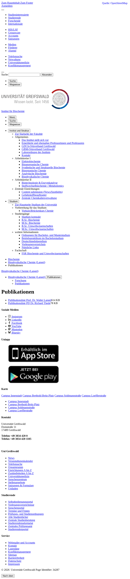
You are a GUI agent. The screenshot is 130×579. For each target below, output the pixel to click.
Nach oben (8, 576)
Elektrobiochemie (31, 161)
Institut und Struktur (19, 130)
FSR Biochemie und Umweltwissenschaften (45, 253)
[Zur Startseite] (35, 108)
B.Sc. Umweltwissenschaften (37, 226)
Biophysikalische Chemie (35, 176)
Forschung (20, 280)
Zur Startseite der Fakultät (28, 133)
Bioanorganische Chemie (35, 164)
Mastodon (16, 329)
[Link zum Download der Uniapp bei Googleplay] (33, 382)
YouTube (16, 326)
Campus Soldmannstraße (21, 407)
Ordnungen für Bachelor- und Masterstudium (46, 235)
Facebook (16, 323)
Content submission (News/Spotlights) (42, 191)
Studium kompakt (31, 216)
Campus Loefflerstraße (20, 410)
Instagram (16, 316)
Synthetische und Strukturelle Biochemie (43, 167)
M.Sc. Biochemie (31, 222)
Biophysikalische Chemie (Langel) (19, 271)
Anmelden (7, 5)
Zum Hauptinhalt (10, 2)
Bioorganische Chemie (34, 170)
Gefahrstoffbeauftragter (34, 195)
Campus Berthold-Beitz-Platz (23, 404)
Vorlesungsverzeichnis (34, 244)
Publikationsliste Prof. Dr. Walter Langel (29, 300)
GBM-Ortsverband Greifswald (38, 149)
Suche (4, 74)
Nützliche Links (30, 247)
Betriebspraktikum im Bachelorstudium (42, 238)
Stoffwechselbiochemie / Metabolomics (43, 185)
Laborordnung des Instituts (36, 152)
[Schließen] (2, 9)
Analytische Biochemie (34, 173)
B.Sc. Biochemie (31, 219)
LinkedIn (16, 319)
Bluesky (15, 332)
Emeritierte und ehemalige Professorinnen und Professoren (53, 143)
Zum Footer (26, 2)
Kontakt (26, 155)
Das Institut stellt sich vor (35, 140)
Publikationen (53, 277)
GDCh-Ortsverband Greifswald (39, 146)
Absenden (47, 74)
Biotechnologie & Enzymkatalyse (40, 182)
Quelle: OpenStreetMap (114, 3)
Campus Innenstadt (18, 401)
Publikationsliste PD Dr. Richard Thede (29, 303)
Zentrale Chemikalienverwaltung (39, 198)
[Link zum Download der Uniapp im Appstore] (33, 361)
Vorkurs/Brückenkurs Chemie (37, 210)
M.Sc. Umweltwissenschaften (37, 229)
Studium (13, 201)
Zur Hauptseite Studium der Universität (36, 204)
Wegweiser (14, 124)
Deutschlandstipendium (34, 241)
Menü (12, 117)
